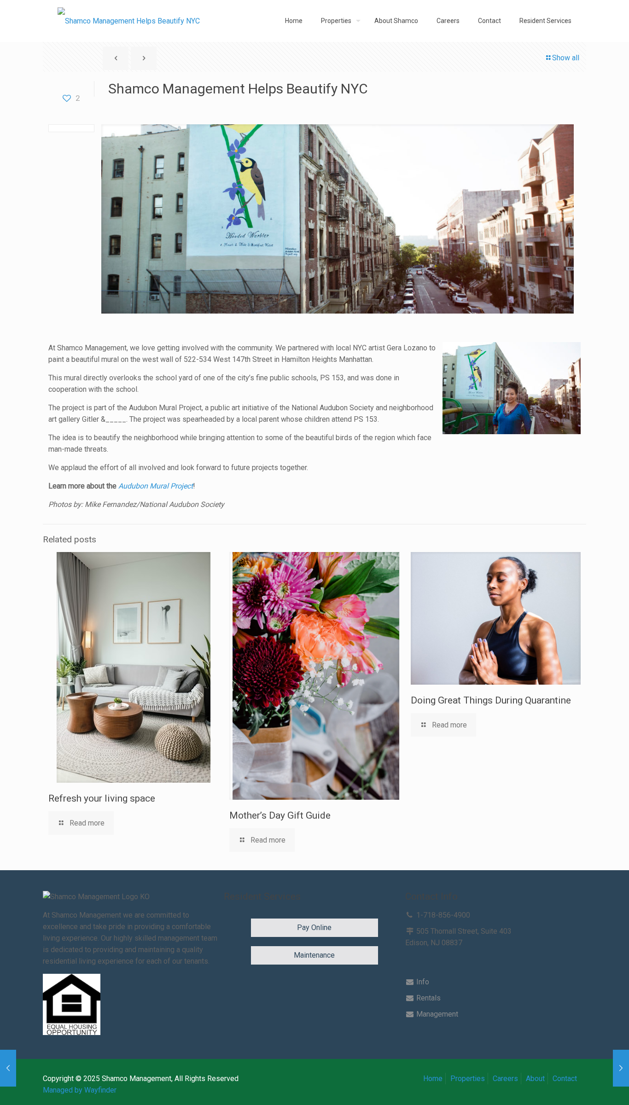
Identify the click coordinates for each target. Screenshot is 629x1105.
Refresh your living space (101, 798)
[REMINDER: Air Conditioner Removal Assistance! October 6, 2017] (621, 1068)
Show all (565, 57)
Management (436, 1014)
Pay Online (314, 927)
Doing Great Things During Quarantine (491, 700)
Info (421, 981)
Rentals (427, 998)
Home (433, 1078)
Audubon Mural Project (155, 486)
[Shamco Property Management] (129, 20)
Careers (505, 1078)
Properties (467, 1078)
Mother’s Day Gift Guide (280, 815)
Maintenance (314, 955)
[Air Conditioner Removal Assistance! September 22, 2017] (8, 1068)
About (535, 1078)
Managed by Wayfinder (79, 1090)
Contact (565, 1078)
